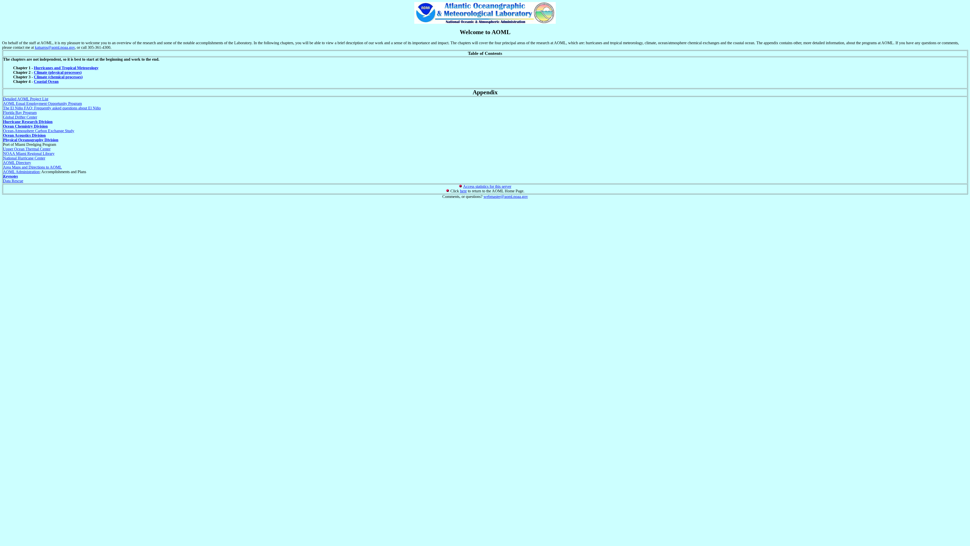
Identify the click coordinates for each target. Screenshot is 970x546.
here (463, 191)
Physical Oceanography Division (30, 140)
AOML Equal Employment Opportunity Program (42, 103)
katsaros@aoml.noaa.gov (55, 47)
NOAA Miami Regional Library (29, 153)
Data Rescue (13, 181)
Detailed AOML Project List (25, 99)
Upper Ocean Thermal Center (27, 149)
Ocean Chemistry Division (25, 126)
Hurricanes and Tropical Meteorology (66, 68)
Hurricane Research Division (28, 122)
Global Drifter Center (20, 117)
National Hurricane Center (24, 158)
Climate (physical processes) (58, 72)
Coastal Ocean (46, 81)
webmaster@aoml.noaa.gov (505, 196)
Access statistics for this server (487, 186)
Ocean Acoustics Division (24, 135)
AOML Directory (17, 163)
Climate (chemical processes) (58, 77)
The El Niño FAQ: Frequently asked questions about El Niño (52, 108)
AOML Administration (21, 172)
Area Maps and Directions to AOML (32, 167)
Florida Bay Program (20, 112)
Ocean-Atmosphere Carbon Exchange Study (38, 131)
